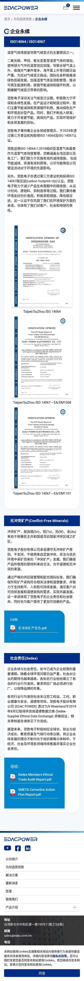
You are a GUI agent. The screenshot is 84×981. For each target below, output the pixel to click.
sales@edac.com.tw (18, 935)
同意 (42, 973)
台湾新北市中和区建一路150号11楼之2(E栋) (34, 924)
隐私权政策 (60, 956)
